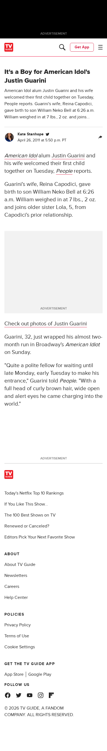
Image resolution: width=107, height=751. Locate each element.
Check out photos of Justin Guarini (45, 323)
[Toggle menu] (100, 47)
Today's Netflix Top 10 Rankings (34, 493)
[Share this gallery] (100, 137)
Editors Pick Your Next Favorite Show (39, 537)
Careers (11, 586)
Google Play (39, 674)
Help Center (16, 597)
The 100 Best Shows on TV (30, 515)
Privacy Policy (17, 625)
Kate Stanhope (31, 134)
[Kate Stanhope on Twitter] (47, 134)
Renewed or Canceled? (26, 526)
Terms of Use (16, 636)
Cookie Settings (19, 647)
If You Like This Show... (26, 504)
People (64, 171)
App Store (14, 674)
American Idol (20, 155)
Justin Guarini (68, 155)
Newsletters (15, 575)
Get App (82, 47)
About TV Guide (19, 564)
